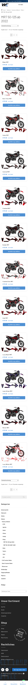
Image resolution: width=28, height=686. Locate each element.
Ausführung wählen (14, 68)
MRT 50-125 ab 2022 (9, 542)
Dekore (9, 10)
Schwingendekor (6, 613)
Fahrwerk (3, 513)
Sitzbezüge (4, 569)
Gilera (4, 533)
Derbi (4, 530)
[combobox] (14, 591)
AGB (2, 653)
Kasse (3, 634)
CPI (4, 557)
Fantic (4, 551)
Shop (2, 628)
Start (4, 10)
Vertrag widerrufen (19, 669)
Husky (4, 536)
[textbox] (14, 591)
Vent (4, 554)
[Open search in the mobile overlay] (14, 497)
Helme (3, 516)
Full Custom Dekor (7, 560)
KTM (4, 524)
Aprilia (4, 527)
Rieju (22, 10)
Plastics (3, 575)
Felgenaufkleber (5, 572)
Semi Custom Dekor (7, 563)
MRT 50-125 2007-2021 (10, 545)
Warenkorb (4, 631)
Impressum (4, 650)
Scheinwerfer (4, 510)
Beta (4, 548)
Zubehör (3, 578)
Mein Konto (4, 637)
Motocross (5, 566)
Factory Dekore (16, 10)
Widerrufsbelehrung (7, 659)
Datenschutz (5, 656)
